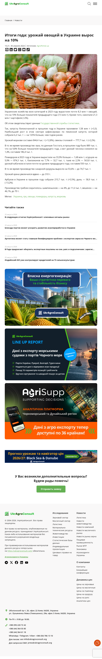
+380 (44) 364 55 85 (17, 628)
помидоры (41, 196)
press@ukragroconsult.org (40, 643)
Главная (8, 20)
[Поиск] (89, 4)
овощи (31, 196)
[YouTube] (26, 562)
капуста (52, 196)
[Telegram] (6, 562)
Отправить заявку (51, 489)
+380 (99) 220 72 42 (17, 625)
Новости (18, 20)
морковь (61, 196)
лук (25, 196)
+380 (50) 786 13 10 (44, 636)
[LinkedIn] (21, 562)
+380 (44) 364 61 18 (17, 632)
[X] (11, 562)
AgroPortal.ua (43, 46)
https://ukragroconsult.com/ (20, 551)
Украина (17, 196)
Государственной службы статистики (60, 123)
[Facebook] (16, 562)
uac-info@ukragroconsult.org (33, 639)
